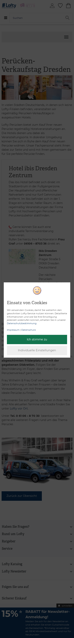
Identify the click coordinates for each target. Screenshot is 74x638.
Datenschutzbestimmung (22, 323)
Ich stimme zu (37, 339)
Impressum (13, 330)
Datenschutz (28, 330)
